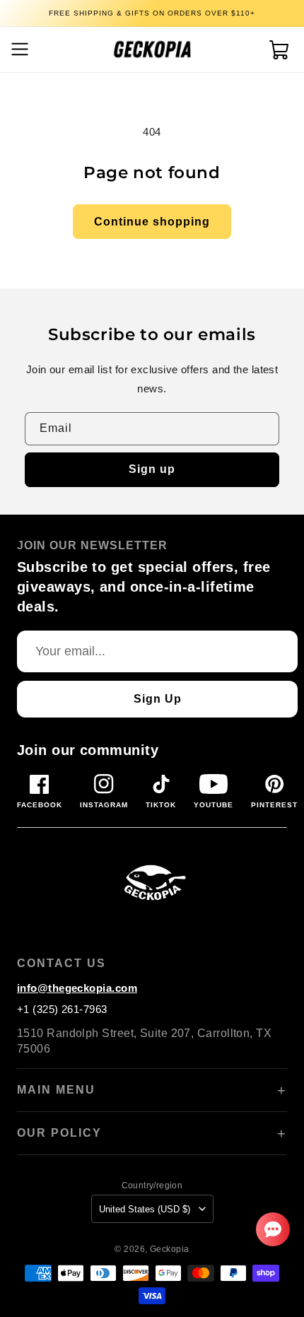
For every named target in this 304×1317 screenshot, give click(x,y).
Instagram (104, 805)
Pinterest (274, 805)
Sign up (152, 469)
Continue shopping (152, 222)
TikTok (161, 805)
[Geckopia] (152, 881)
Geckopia (169, 1248)
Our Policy (59, 1133)
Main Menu (56, 1090)
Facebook (39, 805)
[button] (17, 49)
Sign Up (158, 699)
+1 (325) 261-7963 (62, 1009)
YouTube (213, 805)
